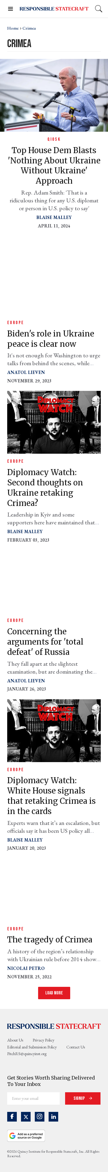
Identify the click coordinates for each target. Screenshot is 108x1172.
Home (13, 28)
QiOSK (54, 139)
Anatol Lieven (26, 372)
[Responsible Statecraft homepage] (54, 1025)
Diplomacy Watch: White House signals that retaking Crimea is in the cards (51, 795)
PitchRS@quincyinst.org (26, 1053)
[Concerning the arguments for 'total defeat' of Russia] (54, 581)
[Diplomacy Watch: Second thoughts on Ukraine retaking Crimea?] (54, 422)
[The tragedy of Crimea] (54, 889)
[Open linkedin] (53, 1117)
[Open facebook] (12, 1117)
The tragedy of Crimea (49, 940)
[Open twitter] (26, 1117)
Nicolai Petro (26, 968)
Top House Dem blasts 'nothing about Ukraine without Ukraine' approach (54, 165)
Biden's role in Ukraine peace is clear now (50, 339)
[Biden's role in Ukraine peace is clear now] (54, 283)
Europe (15, 323)
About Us (15, 1040)
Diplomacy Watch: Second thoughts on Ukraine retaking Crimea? (45, 487)
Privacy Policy (43, 1040)
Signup (80, 1098)
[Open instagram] (39, 1117)
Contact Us (75, 1047)
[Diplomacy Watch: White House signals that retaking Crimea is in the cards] (54, 730)
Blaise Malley (54, 217)
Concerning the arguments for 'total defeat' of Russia (45, 641)
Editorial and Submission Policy (32, 1047)
